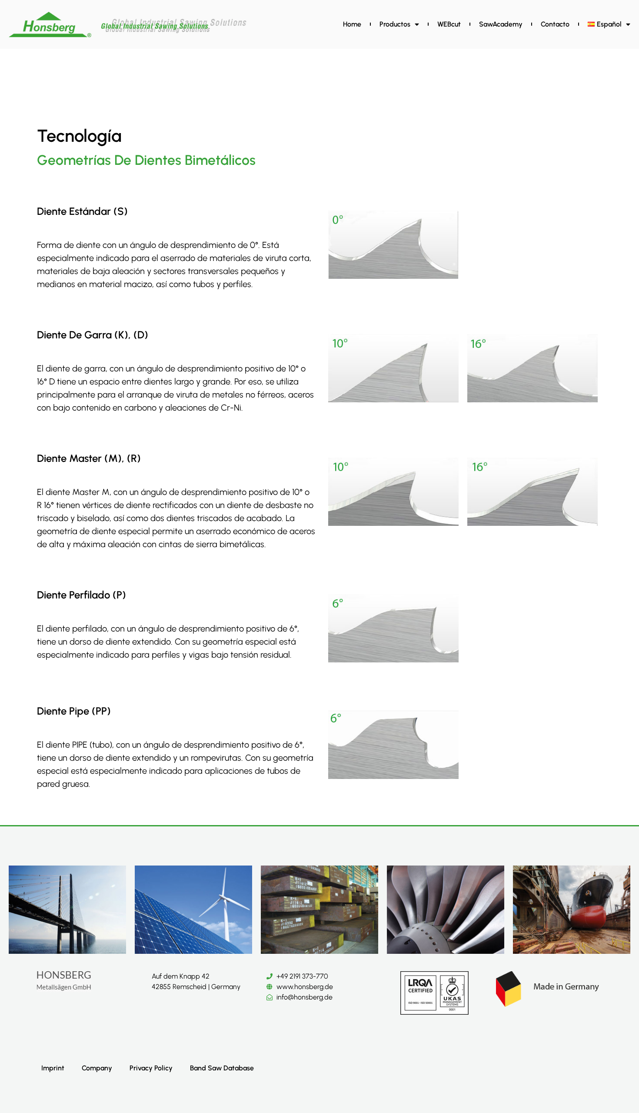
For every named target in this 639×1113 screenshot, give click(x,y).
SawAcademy (501, 24)
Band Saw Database (222, 1068)
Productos (394, 24)
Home (352, 24)
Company (97, 1068)
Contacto (555, 24)
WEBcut (449, 24)
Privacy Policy (151, 1068)
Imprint (52, 1068)
